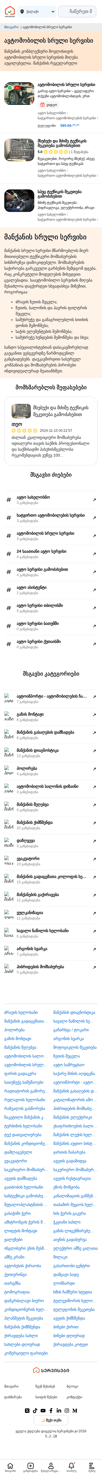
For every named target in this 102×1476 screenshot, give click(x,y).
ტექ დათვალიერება (22, 1134)
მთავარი (11, 27)
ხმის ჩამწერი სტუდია (72, 1292)
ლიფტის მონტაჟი (20, 1231)
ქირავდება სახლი (21, 1335)
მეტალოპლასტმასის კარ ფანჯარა (26, 1204)
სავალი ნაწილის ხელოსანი (75, 1021)
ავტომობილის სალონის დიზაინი (26, 1056)
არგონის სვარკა (68, 1038)
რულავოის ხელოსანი (24, 1099)
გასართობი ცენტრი (71, 1265)
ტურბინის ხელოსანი (23, 1126)
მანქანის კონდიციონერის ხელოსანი (26, 1143)
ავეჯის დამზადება (20, 1178)
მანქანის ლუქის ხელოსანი (75, 1134)
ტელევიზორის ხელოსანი (75, 1300)
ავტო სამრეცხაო (68, 1065)
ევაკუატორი (15, 1161)
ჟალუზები (13, 1239)
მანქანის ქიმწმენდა (22, 1327)
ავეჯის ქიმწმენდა (69, 1318)
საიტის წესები (46, 1397)
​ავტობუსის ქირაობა (22, 1265)
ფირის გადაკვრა (20, 1073)
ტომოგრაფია (17, 1292)
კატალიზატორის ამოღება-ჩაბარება (75, 1099)
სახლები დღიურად (22, 1344)
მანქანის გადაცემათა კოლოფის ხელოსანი (26, 1021)
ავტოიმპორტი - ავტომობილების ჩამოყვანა (75, 1082)
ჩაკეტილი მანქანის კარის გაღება (26, 1117)
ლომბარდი (64, 1283)
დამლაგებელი (18, 1152)
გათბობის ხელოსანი (23, 1187)
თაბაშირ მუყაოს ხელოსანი (75, 1204)
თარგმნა (12, 1283)
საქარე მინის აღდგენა (74, 1073)
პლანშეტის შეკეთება (23, 1318)
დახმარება (13, 1397)
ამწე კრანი (14, 1257)
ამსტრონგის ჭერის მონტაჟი (26, 1222)
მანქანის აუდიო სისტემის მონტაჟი (75, 1143)
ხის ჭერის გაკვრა (69, 1213)
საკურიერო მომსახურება (26, 1169)
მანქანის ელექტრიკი (72, 1117)
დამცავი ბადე (66, 1274)
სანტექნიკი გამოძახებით (26, 1196)
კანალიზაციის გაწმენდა (75, 1196)
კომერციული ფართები (26, 1353)
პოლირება (14, 1030)
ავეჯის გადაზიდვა (69, 1161)
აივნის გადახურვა (70, 1239)
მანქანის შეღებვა (20, 1047)
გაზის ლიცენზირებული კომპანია (75, 1231)
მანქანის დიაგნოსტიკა (74, 1012)
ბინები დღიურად (69, 1335)
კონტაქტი (74, 1397)
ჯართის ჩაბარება (69, 1152)
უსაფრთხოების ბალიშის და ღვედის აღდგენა (75, 1126)
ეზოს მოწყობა (66, 1187)
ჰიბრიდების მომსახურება (75, 1108)
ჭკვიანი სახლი (66, 1222)
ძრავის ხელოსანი (21, 1012)
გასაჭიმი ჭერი (17, 1213)
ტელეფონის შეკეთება (74, 1309)
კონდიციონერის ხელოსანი (26, 1309)
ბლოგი (72, 1386)
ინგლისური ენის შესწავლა (26, 1248)
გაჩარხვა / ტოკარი (71, 1030)
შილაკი (60, 1257)
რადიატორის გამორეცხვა (26, 1091)
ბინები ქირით (65, 1327)
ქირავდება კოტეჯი (70, 1344)
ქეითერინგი (15, 1274)
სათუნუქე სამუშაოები (23, 1082)
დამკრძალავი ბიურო (24, 1300)
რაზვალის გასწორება (24, 1108)
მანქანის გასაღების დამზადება (75, 1091)
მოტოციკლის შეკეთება (75, 1047)
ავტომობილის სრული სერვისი (26, 1065)
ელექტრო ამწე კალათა (75, 1248)
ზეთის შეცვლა (66, 1056)
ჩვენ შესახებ (45, 1386)
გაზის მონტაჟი (17, 1038)
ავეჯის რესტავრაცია (72, 1178)
